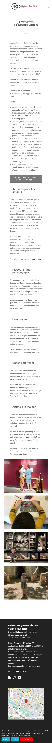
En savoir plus (26, 739)
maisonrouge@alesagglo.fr (26, 437)
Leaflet (33, 718)
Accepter (6, 739)
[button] (26, 701)
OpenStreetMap (40, 718)
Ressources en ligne (18, 454)
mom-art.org (36, 259)
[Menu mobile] (48, 7)
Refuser (15, 739)
